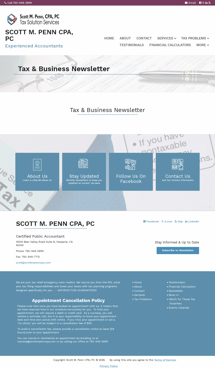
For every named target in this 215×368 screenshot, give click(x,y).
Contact (144, 38)
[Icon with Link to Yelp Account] (209, 2)
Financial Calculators (170, 45)
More (201, 45)
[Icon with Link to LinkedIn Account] (206, 2)
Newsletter (176, 290)
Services (165, 38)
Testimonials (131, 45)
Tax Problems (193, 38)
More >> (174, 294)
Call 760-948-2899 (19, 2)
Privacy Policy (109, 366)
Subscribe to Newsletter (178, 250)
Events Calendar (179, 307)
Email (192, 2)
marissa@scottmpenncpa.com (36, 341)
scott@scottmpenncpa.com (33, 262)
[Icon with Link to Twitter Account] (203, 2)
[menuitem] (109, 37)
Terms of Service (165, 359)
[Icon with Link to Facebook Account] (200, 2)
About (125, 38)
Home (109, 38)
